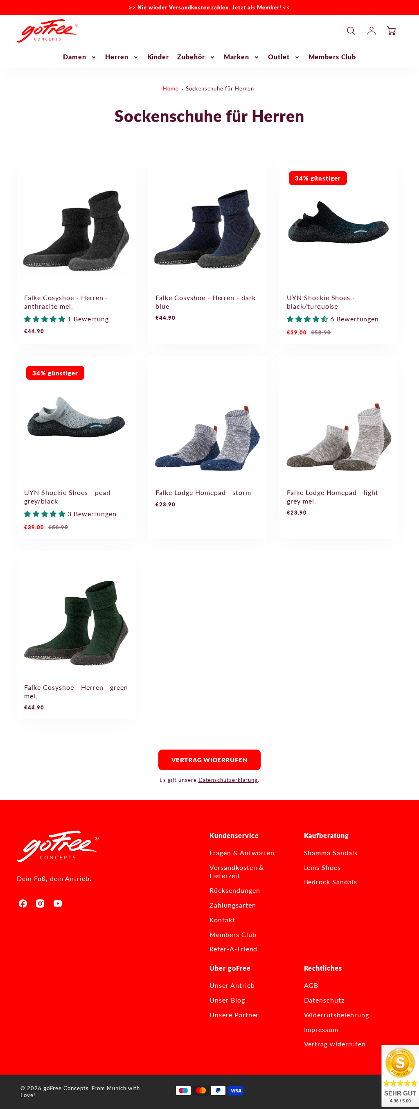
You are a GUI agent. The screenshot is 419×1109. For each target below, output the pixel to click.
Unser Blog (227, 1000)
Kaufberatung (326, 835)
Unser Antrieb (232, 985)
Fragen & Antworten (242, 852)
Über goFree (230, 968)
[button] (46, 319)
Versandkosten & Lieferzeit (237, 871)
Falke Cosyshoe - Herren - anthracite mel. (66, 302)
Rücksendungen (235, 890)
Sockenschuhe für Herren (220, 88)
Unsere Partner (234, 1015)
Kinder (158, 57)
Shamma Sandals (331, 852)
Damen (74, 57)
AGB (311, 985)
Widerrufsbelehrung (336, 1015)
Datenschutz (324, 1000)
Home (171, 88)
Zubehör (191, 57)
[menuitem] (80, 57)
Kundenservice (234, 835)
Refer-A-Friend (233, 949)
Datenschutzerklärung (228, 780)
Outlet (279, 57)
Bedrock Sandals (330, 881)
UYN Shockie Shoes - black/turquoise (321, 302)
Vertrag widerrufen (209, 759)
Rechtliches (323, 968)
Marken (236, 57)
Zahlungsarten (233, 905)
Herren (116, 57)
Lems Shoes (322, 867)
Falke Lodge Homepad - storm (203, 492)
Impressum (321, 1029)
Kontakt (222, 920)
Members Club (332, 57)
